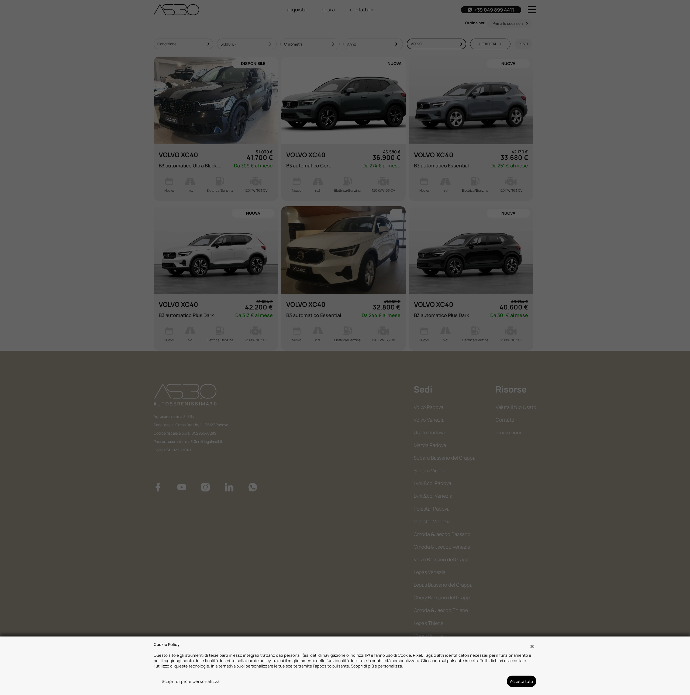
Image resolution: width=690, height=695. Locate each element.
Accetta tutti (521, 681)
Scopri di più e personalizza (191, 681)
